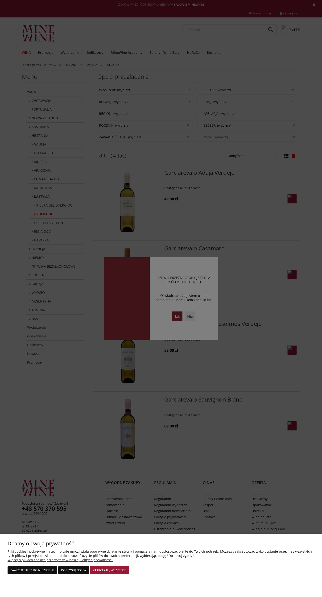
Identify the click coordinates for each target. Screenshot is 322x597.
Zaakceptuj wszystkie (109, 570)
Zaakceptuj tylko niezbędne (32, 570)
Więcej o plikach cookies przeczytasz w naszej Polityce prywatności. (60, 560)
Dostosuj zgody (73, 570)
